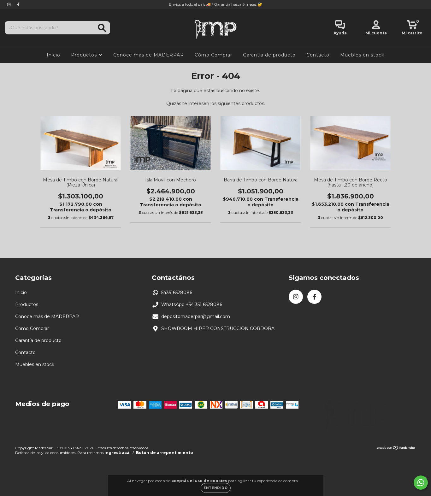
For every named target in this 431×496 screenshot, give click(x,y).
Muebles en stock (362, 55)
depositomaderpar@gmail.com (195, 316)
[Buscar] (102, 28)
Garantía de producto (269, 55)
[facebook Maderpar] (18, 4)
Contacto (317, 55)
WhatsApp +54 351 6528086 (191, 304)
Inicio (53, 55)
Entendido (216, 488)
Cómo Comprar (213, 55)
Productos (84, 55)
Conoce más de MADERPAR (148, 55)
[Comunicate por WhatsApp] (421, 482)
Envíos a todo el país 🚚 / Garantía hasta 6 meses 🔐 (215, 4)
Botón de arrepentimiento (164, 452)
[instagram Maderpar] (9, 4)
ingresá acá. (117, 452)
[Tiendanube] (396, 448)
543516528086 (176, 292)
